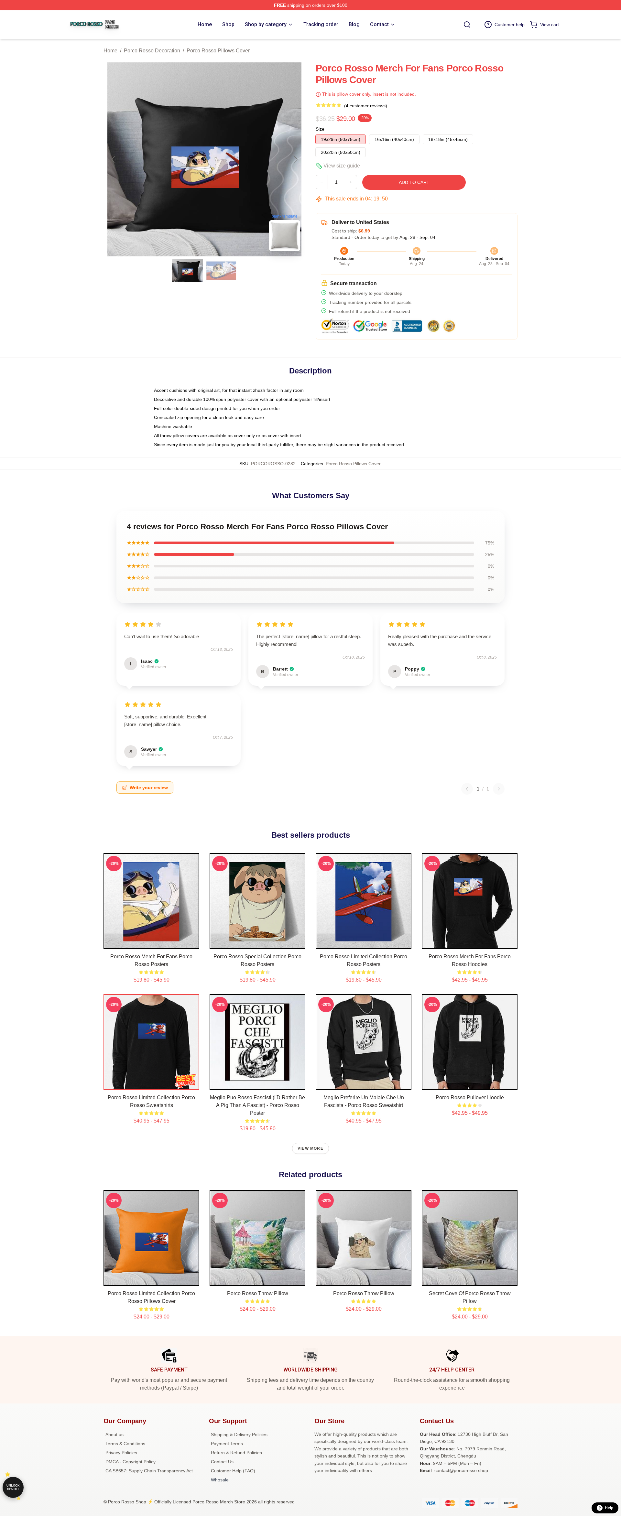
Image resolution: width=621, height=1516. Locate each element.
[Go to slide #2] (221, 270)
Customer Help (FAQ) (233, 1470)
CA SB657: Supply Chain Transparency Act (149, 1470)
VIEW (151, 942)
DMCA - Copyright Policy (130, 1461)
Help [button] (609, 1508)
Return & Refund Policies (236, 1452)
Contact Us (222, 1461)
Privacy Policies (121, 1452)
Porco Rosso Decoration (152, 50)
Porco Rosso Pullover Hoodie (470, 1097)
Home (110, 50)
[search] (467, 24)
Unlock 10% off (13, 1487)
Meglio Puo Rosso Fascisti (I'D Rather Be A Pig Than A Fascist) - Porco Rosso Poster (257, 1105)
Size (320, 129)
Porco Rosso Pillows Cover (218, 50)
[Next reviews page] (499, 789)
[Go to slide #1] (187, 270)
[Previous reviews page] (467, 789)
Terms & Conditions (125, 1443)
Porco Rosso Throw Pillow (257, 1293)
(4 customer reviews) (365, 105)
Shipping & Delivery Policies (239, 1434)
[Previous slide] (113, 159)
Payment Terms (227, 1443)
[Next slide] (295, 159)
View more (310, 1148)
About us (114, 1434)
